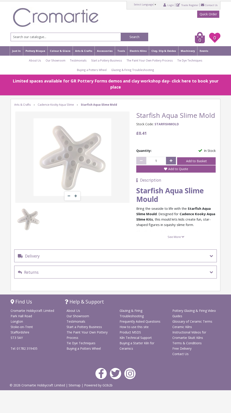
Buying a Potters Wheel (92, 70)
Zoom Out (69, 196)
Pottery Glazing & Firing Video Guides (194, 313)
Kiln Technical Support (136, 337)
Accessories (105, 50)
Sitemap (75, 385)
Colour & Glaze (60, 50)
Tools (121, 50)
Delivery (31, 256)
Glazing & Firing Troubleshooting (132, 70)
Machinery (188, 50)
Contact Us (211, 5)
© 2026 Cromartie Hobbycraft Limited (38, 385)
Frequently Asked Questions (140, 321)
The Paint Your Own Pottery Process (150, 60)
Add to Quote (178, 169)
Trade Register (190, 5)
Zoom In (75, 196)
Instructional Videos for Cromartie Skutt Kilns (189, 335)
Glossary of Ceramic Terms (192, 321)
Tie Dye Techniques (189, 60)
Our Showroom (55, 60)
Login (170, 5)
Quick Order (208, 14)
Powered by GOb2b (98, 385)
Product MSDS (130, 332)
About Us (35, 60)
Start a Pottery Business (106, 60)
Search (134, 37)
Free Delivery (182, 348)
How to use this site (134, 327)
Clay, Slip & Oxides (163, 50)
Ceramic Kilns (182, 327)
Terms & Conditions (187, 343)
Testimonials (78, 60)
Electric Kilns (138, 50)
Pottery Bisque (35, 50)
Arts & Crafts (83, 50)
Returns (30, 272)
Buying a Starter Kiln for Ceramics (137, 346)
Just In (16, 50)
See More (175, 237)
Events (204, 50)
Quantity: (144, 150)
